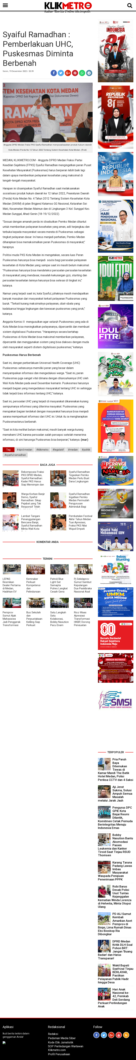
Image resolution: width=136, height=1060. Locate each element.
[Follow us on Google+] (111, 1035)
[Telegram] (89, 73)
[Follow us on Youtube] (119, 1035)
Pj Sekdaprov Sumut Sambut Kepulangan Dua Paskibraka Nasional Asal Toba (83, 586)
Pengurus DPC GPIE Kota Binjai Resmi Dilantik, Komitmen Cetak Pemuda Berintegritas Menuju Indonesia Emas (115, 818)
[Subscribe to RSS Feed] (126, 1035)
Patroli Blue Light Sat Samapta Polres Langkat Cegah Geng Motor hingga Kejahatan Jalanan (59, 590)
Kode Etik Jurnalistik (60, 1042)
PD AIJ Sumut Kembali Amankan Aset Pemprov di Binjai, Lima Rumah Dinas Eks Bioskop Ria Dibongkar (115, 924)
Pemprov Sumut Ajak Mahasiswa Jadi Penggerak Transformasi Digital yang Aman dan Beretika (11, 623)
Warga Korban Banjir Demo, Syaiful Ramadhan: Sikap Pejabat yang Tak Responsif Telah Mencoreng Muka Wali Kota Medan (24, 501)
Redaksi (53, 1034)
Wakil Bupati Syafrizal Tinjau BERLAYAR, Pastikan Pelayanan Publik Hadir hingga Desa (115, 974)
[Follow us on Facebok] (96, 1035)
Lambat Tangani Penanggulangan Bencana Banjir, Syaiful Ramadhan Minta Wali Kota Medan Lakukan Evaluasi (22, 524)
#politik (86, 449)
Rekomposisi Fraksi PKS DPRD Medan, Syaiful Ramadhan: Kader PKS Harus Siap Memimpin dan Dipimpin (23, 479)
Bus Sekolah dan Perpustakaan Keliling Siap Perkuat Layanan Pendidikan (34, 622)
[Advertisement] (115, 731)
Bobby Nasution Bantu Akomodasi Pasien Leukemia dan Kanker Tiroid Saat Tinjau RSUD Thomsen (115, 845)
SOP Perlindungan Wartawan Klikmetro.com (65, 1048)
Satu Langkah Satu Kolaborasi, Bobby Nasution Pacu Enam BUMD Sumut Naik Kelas (59, 622)
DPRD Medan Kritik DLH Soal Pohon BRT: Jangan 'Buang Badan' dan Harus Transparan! (115, 950)
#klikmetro (42, 449)
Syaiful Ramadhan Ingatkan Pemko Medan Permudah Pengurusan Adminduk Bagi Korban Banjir (70, 501)
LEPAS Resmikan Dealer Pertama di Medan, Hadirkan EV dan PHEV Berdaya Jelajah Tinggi (12, 590)
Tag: (8, 449)
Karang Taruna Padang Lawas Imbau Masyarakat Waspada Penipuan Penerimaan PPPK (115, 871)
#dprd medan (24, 449)
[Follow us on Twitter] (104, 1035)
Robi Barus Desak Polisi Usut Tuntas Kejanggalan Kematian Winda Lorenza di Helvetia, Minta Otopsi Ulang (114, 897)
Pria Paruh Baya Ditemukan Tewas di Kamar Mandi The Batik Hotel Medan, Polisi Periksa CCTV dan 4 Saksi (115, 769)
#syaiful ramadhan (15, 455)
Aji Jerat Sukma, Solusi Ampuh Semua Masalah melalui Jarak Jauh (115, 793)
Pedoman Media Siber (62, 1038)
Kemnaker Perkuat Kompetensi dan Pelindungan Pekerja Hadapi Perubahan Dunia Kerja (35, 590)
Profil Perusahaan (59, 1054)
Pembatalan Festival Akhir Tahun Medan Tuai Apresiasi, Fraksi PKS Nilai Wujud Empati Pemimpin (71, 524)
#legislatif (58, 449)
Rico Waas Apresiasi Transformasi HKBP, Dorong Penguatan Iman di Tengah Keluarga (83, 622)
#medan (73, 449)
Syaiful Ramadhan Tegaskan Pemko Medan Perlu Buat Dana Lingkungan (79, 476)
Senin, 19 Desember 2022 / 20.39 (18, 71)
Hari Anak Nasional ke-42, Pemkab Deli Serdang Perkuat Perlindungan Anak (114, 998)
